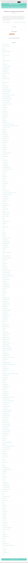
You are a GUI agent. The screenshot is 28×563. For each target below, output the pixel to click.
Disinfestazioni (4, 207)
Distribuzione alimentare (6, 214)
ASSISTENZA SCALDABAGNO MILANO (7, 98)
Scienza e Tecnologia (5, 462)
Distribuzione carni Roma (6, 216)
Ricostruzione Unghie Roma (6, 431)
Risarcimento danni (5, 438)
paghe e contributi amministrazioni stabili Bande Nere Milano (10, 373)
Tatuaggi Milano (5, 514)
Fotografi (4, 250)
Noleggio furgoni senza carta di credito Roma (8, 357)
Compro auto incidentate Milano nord (7, 169)
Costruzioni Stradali (5, 196)
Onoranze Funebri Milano (6, 368)
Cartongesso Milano (5, 140)
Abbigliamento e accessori (6, 44)
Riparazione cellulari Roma (6, 433)
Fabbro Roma (4, 232)
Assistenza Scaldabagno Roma (6, 100)
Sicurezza (4, 480)
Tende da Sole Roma (5, 523)
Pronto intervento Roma (6, 413)
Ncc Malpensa (4, 328)
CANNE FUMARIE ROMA (5, 134)
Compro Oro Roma (5, 176)
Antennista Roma (5, 64)
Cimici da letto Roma (5, 156)
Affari (3, 53)
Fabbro (3, 230)
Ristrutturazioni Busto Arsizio (6, 447)
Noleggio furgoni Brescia (6, 353)
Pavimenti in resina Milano (6, 386)
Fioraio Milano (4, 248)
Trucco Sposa (4, 538)
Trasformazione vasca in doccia (6, 529)
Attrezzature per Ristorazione (6, 102)
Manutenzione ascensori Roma (6, 315)
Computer (4, 187)
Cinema (3, 158)
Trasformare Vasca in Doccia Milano (7, 527)
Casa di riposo (4, 145)
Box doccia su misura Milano (6, 127)
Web (3, 554)
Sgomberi (4, 478)
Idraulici (3, 261)
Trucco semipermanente (6, 536)
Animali (3, 58)
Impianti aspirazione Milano (6, 272)
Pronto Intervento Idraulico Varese (7, 411)
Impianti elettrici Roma (5, 277)
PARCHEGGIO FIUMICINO (6, 375)
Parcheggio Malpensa (5, 377)
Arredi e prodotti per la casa (6, 78)
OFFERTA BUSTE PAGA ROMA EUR (7, 362)
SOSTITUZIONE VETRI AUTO (6, 496)
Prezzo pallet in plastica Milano (6, 402)
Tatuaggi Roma (4, 516)
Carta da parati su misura (6, 138)
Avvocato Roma (4, 118)
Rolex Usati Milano (5, 453)
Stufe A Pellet (4, 507)
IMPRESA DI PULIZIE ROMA (6, 286)
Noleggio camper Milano (6, 344)
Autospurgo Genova (5, 111)
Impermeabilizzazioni (5, 268)
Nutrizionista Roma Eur (5, 359)
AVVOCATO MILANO (5, 116)
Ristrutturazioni (4, 444)
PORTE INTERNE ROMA (5, 395)
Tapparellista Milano (5, 511)
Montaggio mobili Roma (6, 324)
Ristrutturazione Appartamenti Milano (7, 442)
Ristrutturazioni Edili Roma (6, 449)
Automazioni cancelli (5, 107)
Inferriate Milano (5, 288)
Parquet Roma (4, 382)
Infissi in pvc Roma (5, 292)
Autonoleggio (4, 109)
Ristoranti (4, 440)
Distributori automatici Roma (6, 212)
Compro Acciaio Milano (5, 165)
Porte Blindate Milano (5, 391)
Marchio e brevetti (5, 319)
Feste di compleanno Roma (6, 241)
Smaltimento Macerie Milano (6, 489)
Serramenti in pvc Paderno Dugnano (7, 469)
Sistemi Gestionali (5, 482)
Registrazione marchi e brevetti (6, 424)
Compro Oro (4, 174)
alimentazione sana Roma (6, 55)
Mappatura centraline (5, 317)
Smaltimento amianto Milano (6, 485)
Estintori (4, 225)
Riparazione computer (5, 435)
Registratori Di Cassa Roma (6, 422)
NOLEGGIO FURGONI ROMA (6, 355)
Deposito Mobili (5, 201)
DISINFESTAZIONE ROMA (6, 205)
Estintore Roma (4, 223)
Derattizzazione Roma (5, 203)
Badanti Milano (4, 120)
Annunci (4, 62)
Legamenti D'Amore (5, 306)
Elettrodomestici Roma (5, 221)
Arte (3, 80)
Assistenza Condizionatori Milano (7, 89)
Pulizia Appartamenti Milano (6, 415)
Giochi (3, 254)
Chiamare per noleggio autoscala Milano (14, 11)
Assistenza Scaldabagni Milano (6, 96)
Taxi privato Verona (5, 518)
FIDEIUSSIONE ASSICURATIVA (6, 243)
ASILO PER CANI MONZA (6, 82)
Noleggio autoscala (5, 335)
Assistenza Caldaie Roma (6, 87)
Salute (3, 458)
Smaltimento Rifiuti (5, 491)
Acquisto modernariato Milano (6, 51)
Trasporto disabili (5, 534)
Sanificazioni (4, 460)
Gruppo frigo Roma (5, 259)
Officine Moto (4, 366)
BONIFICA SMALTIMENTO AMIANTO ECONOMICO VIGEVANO (10, 125)
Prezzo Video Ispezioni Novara (6, 406)
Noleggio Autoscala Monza (6, 339)
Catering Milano (5, 149)
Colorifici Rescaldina (5, 163)
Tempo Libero (4, 520)
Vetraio (3, 547)
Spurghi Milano (4, 505)
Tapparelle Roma (5, 509)
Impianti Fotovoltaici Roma (6, 279)
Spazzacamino (4, 498)
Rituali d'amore (4, 451)
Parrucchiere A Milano (5, 384)
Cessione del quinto (5, 154)
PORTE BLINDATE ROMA (6, 393)
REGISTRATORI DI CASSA (6, 420)
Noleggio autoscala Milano (7, 22)
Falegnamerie (4, 234)
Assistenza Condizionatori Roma (7, 91)
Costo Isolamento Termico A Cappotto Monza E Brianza (10, 192)
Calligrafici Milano (5, 131)
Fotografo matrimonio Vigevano (7, 252)
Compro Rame (4, 178)
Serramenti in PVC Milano (6, 467)
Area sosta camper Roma (6, 69)
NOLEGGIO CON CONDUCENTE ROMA (7, 348)
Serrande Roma (4, 473)
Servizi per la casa (5, 476)
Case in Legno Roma (5, 147)
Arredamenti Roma (5, 71)
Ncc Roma (4, 330)
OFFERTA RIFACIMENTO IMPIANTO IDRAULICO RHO (9, 364)
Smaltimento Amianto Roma (6, 487)
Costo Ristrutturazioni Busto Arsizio (7, 194)
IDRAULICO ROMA (5, 263)
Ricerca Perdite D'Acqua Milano (6, 429)
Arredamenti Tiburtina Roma (6, 73)
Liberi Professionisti (5, 308)
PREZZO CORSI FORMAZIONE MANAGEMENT (8, 400)
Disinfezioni (4, 210)
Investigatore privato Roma (6, 299)
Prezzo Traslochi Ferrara (6, 404)
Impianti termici (5, 281)
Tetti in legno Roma (5, 525)
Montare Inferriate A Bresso (6, 326)
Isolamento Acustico (5, 301)
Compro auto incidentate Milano (7, 167)
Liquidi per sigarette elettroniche (7, 310)
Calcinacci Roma (5, 129)
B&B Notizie (14, 4)
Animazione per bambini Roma (6, 60)
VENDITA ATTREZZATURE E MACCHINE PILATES (8, 545)
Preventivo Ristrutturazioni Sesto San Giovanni (8, 397)
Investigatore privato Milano (6, 297)
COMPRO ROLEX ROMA (5, 183)
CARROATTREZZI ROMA (5, 136)
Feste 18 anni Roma (5, 239)
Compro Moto (4, 172)
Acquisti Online (4, 49)
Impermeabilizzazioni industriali (7, 270)
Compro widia (4, 185)
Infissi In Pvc (4, 290)
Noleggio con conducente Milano (7, 346)
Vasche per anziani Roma (6, 543)
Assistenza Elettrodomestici (6, 93)
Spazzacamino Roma (5, 500)
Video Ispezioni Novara (5, 552)
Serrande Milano (5, 471)
